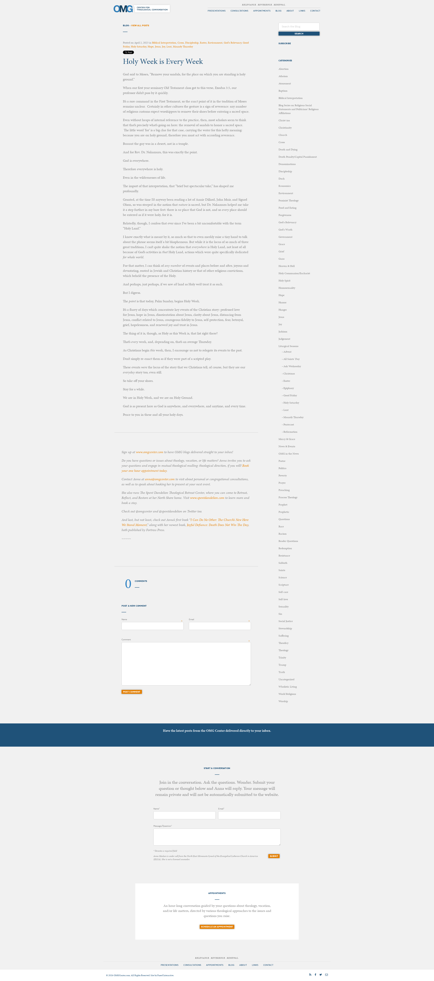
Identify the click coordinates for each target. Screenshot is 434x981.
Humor (283, 302)
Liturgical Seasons (288, 346)
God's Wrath (285, 229)
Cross (180, 43)
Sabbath (283, 563)
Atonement (285, 83)
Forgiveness (285, 215)
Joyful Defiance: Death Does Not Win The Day (217, 524)
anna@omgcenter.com (160, 479)
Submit (274, 856)
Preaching (284, 490)
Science (283, 577)
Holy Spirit (284, 280)
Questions (284, 519)
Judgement (284, 339)
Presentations (216, 11)
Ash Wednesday (292, 366)
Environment (215, 43)
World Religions (287, 694)
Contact (315, 11)
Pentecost (288, 424)
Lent (169, 46)
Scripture (284, 585)
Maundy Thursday (183, 46)
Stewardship (285, 628)
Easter (203, 43)
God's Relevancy (232, 43)
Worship (283, 701)
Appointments (261, 11)
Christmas (289, 373)
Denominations (287, 164)
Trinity (282, 657)
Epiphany (288, 388)
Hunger (283, 310)
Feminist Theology (289, 200)
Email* (221, 809)
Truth (282, 672)
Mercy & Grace (287, 439)
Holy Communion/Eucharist (294, 273)
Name (124, 619)
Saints (282, 570)
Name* (156, 809)
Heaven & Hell (287, 266)
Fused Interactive (165, 975)
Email (191, 619)
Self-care (283, 592)
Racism (283, 534)
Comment (126, 639)
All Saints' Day (291, 359)
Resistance (284, 555)
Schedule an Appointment (217, 927)
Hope (151, 46)
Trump (282, 665)
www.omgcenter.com (149, 452)
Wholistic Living (288, 687)
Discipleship (192, 43)
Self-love (283, 599)
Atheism (283, 76)
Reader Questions (288, 541)
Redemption (285, 548)
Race (281, 526)
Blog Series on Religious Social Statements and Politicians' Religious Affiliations (299, 109)
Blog (278, 11)
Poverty (283, 475)
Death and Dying (288, 149)
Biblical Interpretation (164, 43)
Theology (283, 650)
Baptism (283, 91)
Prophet (283, 505)
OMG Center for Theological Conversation (142, 8)
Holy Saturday (138, 46)
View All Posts (140, 25)
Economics (285, 186)
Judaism (283, 331)
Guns (281, 259)
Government (285, 237)
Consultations (239, 11)
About (290, 11)
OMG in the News (289, 454)
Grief (281, 251)
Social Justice (286, 621)
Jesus (158, 46)
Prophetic (284, 512)
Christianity (285, 128)
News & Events (287, 446)
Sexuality (284, 606)
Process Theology (288, 497)
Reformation (290, 432)
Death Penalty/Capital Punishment (298, 157)
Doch (282, 179)
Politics (282, 468)
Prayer (282, 483)
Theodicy (283, 643)
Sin (280, 614)
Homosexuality (287, 288)
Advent (287, 352)
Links (302, 11)
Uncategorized (286, 679)
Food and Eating (287, 208)
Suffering (284, 636)
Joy (163, 46)
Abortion (284, 69)
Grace (282, 244)
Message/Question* (162, 826)
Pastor (282, 461)
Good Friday (290, 395)
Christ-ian (284, 120)
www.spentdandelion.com (207, 497)
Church (283, 135)
